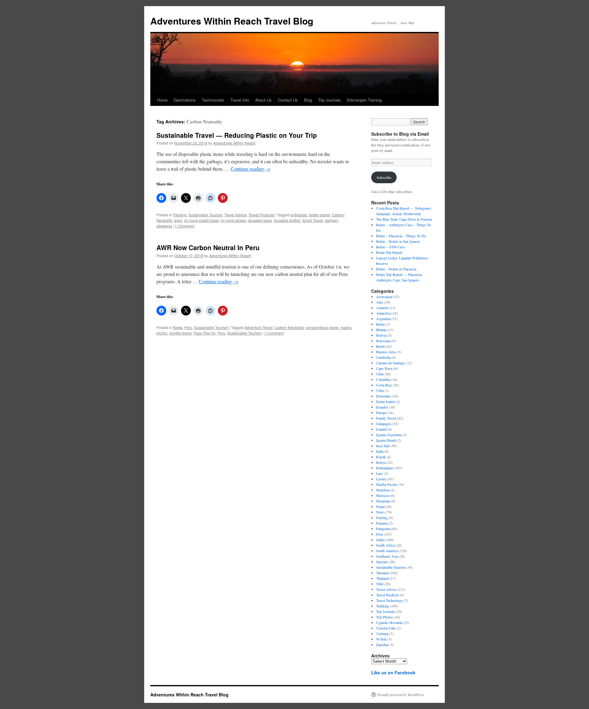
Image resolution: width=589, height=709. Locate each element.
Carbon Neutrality (289, 327)
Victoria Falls (386, 628)
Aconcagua (384, 296)
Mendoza (383, 489)
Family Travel (386, 418)
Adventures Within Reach (234, 142)
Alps (379, 302)
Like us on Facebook (393, 672)
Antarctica (383, 313)
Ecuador (382, 407)
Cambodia (383, 357)
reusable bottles (287, 220)
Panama (381, 523)
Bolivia (381, 335)
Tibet (379, 583)
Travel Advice (235, 214)
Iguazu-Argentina (389, 434)
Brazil (380, 346)
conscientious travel (322, 327)
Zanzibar (382, 644)
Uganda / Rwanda (389, 622)
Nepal (380, 506)
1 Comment (184, 225)
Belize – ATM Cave (390, 246)
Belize (380, 324)
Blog (308, 100)
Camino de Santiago (390, 362)
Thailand (382, 578)
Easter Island (385, 401)
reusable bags (260, 220)
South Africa (385, 545)
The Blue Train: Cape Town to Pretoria (404, 219)
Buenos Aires (386, 351)
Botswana (383, 340)
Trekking (382, 605)
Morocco (382, 495)
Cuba (380, 390)
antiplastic (299, 214)
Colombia (383, 379)
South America (387, 550)
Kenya (381, 462)
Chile (380, 373)
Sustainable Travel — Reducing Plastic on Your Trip (236, 135)
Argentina (383, 318)
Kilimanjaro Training (364, 100)
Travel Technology (389, 600)
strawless (164, 225)
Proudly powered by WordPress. (401, 694)
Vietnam (382, 633)
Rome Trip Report (389, 252)
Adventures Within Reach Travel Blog (231, 20)
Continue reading (250, 168)
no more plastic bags (201, 220)
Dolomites (383, 395)
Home (162, 100)
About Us (263, 100)
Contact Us (288, 100)
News (178, 327)
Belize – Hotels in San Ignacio (398, 241)
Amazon (382, 307)
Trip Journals (329, 100)
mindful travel (180, 332)
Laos (379, 473)
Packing (180, 214)
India (379, 451)
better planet (319, 214)
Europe (381, 412)
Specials (382, 561)
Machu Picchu (386, 484)
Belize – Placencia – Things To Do (401, 235)
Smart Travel (312, 220)
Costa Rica (384, 384)
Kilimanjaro (384, 467)
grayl (178, 220)
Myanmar (383, 500)
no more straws (233, 220)
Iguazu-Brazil (386, 440)
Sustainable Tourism (205, 214)
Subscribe (384, 177)
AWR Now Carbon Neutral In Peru (208, 247)
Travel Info (239, 100)
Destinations (185, 100)
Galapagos (383, 423)
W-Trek (381, 639)
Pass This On (205, 332)
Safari (380, 539)
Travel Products (261, 214)
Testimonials (213, 100)
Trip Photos (384, 616)
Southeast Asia (387, 556)
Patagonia (383, 528)
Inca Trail (383, 445)
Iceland (381, 429)
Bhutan (381, 329)
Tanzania (382, 572)
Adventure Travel (258, 327)
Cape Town (384, 368)
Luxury (381, 478)
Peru (188, 327)
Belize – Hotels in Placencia (396, 268)
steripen (331, 220)
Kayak (381, 456)
